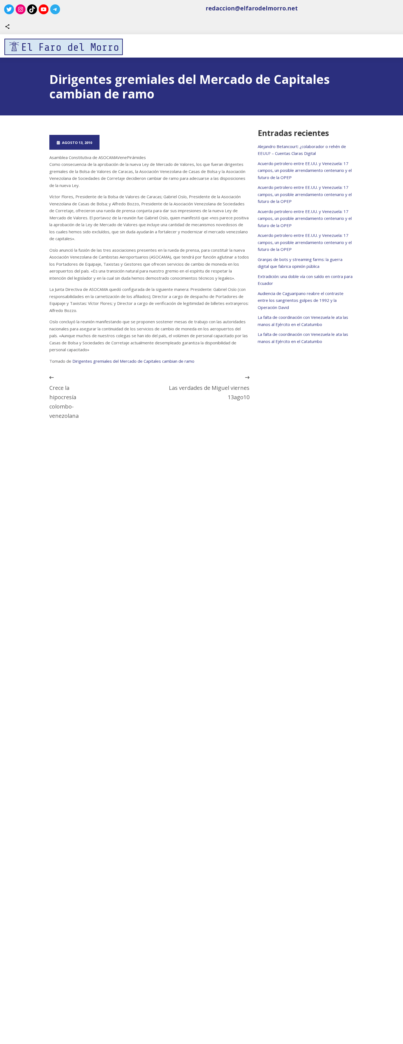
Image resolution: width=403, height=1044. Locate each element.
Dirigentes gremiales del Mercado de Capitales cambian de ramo (133, 361)
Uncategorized (177, 142)
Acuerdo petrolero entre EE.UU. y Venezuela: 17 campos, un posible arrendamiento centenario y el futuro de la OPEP (305, 170)
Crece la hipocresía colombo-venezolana (64, 401)
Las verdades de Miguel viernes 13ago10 (209, 392)
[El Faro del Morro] (63, 47)
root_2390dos (126, 142)
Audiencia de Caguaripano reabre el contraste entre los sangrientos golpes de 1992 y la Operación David (301, 300)
